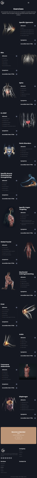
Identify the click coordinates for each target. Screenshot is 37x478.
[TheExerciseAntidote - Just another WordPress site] (2, 2)
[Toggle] (35, 25)
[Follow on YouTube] (11, 458)
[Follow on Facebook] (1, 458)
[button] (28, 2)
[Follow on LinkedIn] (9, 458)
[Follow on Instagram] (3, 458)
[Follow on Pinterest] (7, 458)
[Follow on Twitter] (5, 458)
